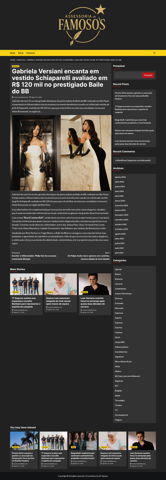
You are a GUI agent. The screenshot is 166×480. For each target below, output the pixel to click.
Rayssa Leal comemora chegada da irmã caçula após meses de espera (58, 301)
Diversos (118, 298)
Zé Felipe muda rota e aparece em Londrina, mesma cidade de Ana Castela (88, 256)
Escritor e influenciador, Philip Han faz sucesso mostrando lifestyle (34, 256)
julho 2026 (119, 182)
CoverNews (91, 476)
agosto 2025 (120, 234)
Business (118, 279)
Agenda (118, 269)
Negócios (119, 381)
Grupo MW (119, 342)
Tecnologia (119, 400)
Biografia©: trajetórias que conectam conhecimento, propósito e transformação (133, 121)
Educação (119, 308)
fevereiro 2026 (121, 205)
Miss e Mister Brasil (123, 361)
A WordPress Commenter (126, 160)
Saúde (117, 395)
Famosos (30, 53)
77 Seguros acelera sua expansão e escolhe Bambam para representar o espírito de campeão (133, 109)
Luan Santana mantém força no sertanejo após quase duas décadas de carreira (132, 142)
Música (118, 371)
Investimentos (121, 352)
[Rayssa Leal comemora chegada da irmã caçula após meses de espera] (60, 284)
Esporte (118, 318)
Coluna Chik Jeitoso (123, 293)
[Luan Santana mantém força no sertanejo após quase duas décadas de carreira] (95, 284)
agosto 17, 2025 (36, 97)
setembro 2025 (121, 229)
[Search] (154, 53)
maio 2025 (119, 248)
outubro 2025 (121, 224)
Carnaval (118, 284)
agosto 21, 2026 (19, 312)
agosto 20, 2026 (53, 309)
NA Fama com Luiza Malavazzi (127, 376)
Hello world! (145, 160)
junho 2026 (120, 186)
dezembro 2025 (121, 215)
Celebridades (120, 289)
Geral (20, 53)
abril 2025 (119, 253)
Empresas (119, 313)
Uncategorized (121, 415)
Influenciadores (121, 347)
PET (116, 386)
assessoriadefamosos (21, 97)
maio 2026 (119, 191)
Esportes (119, 323)
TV (116, 410)
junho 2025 (120, 243)
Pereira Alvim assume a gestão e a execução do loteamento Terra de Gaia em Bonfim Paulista (133, 96)
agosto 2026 (120, 177)
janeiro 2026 (120, 210)
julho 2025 (119, 238)
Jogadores (119, 357)
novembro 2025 (121, 220)
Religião (118, 391)
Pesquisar (119, 65)
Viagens (118, 420)
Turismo (118, 405)
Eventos (118, 327)
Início (12, 53)
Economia (119, 303)
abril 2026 (119, 196)
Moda (117, 366)
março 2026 (120, 201)
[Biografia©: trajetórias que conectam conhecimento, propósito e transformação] (83, 441)
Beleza (118, 274)
